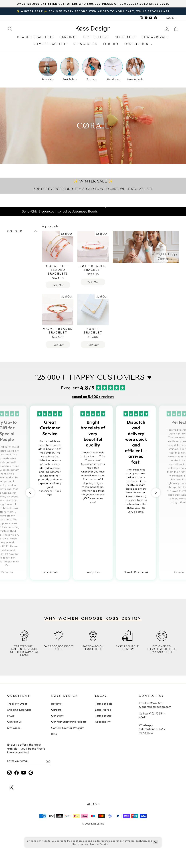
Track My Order (17, 703)
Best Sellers (96, 37)
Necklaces (125, 37)
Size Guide (14, 728)
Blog (54, 734)
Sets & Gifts (85, 44)
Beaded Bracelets (35, 37)
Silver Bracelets (50, 44)
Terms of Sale (103, 703)
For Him (110, 44)
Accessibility (103, 721)
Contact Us (14, 721)
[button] (30, 492)
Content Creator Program (67, 728)
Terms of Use (103, 715)
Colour (15, 231)
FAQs (10, 715)
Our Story (57, 715)
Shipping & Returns (19, 709)
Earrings (68, 37)
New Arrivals (155, 37)
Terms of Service (99, 844)
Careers (56, 709)
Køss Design (137, 44)
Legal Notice (103, 709)
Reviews (56, 703)
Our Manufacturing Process (68, 721)
